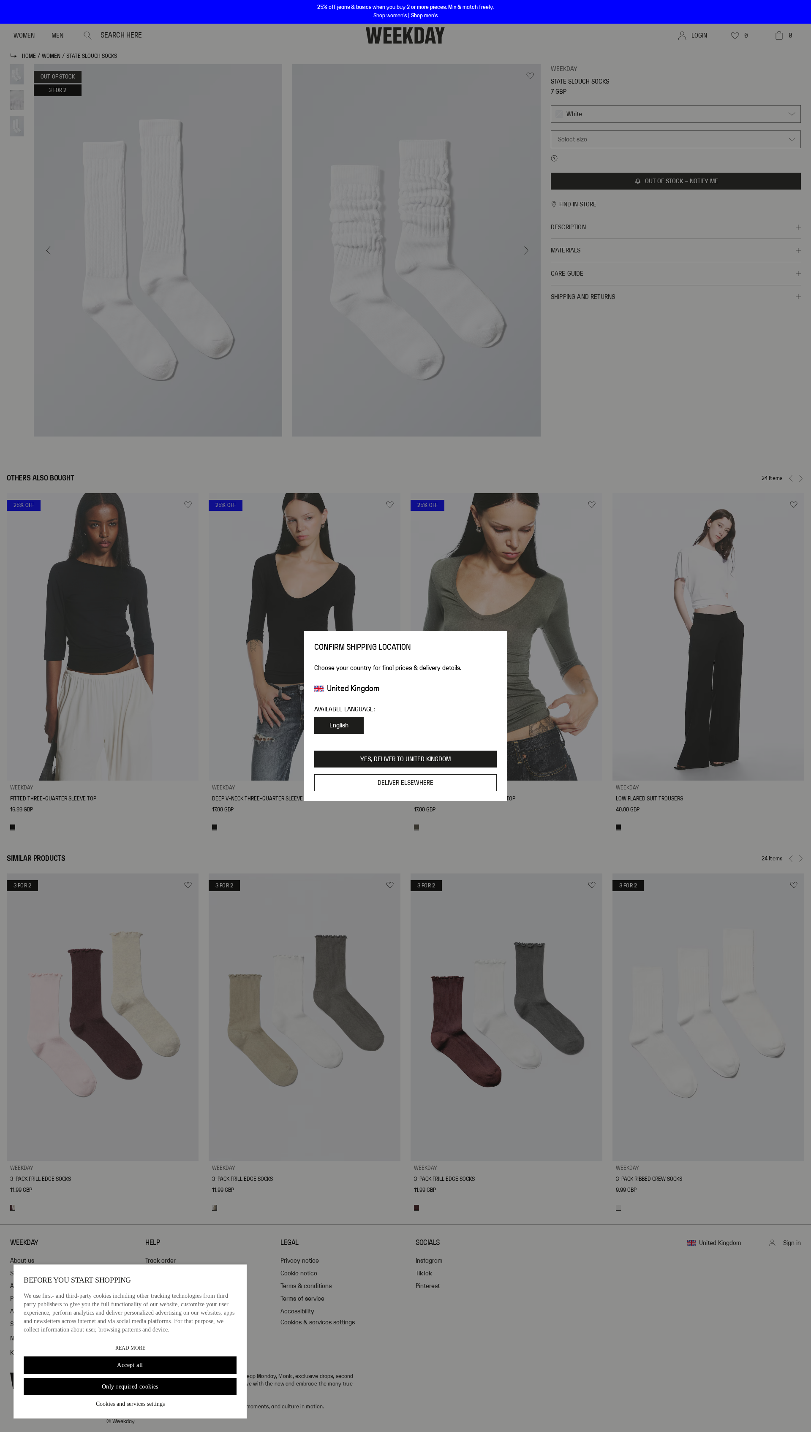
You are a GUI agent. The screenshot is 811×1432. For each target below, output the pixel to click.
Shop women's (390, 16)
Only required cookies (130, 1386)
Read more (130, 1348)
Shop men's (424, 16)
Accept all (130, 1365)
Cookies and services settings (130, 1404)
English (338, 725)
